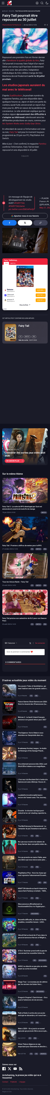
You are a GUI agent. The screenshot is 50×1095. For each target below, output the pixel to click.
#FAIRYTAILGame (17, 206)
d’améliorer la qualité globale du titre (22, 60)
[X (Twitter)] (9, 1068)
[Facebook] (4, 1068)
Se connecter (40, 643)
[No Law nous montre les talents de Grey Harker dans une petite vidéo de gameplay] (9, 847)
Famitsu (42, 144)
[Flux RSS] (20, 1068)
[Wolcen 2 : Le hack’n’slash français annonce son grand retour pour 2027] (9, 722)
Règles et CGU (7, 1091)
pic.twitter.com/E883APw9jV (22, 209)
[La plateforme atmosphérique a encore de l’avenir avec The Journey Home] (9, 800)
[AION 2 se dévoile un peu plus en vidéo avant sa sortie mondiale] (9, 971)
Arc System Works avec (21, 123)
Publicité (13, 1082)
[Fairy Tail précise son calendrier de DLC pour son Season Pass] (25, 602)
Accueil (6, 11)
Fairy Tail (24, 325)
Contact (5, 1082)
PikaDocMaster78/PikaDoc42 (11, 25)
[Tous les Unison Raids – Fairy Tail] (25, 565)
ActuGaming (9, 3)
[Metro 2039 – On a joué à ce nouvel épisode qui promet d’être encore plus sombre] (9, 1033)
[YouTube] (15, 1068)
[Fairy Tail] (10, 332)
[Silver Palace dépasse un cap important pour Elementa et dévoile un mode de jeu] (9, 1049)
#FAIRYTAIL (19, 203)
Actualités (11, 11)
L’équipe (22, 1082)
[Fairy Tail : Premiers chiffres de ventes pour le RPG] (25, 529)
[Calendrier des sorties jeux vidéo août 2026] (25, 446)
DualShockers (16, 95)
